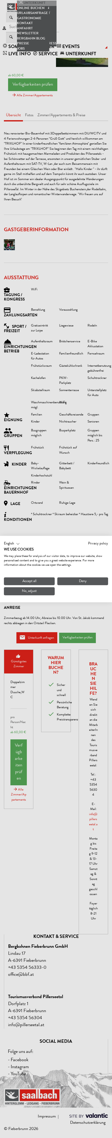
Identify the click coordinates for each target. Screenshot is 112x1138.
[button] (12, 544)
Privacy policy (98, 543)
